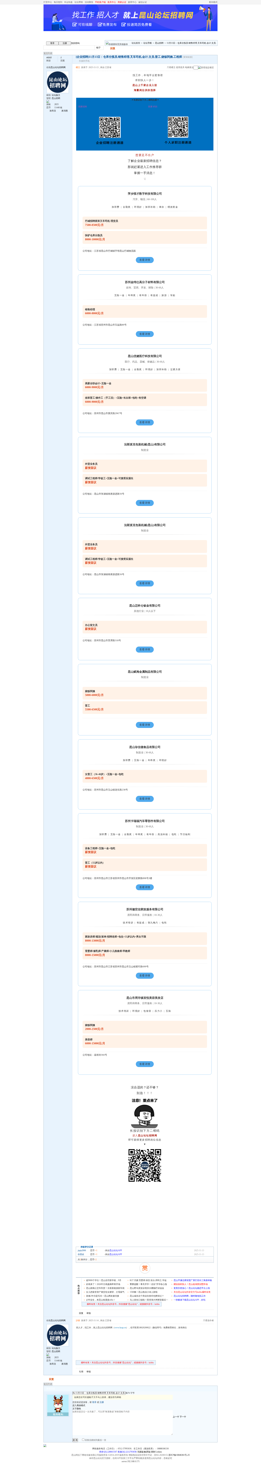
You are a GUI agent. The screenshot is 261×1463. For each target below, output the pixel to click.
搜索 (110, 47)
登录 (52, 43)
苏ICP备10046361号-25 (179, 1455)
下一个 (183, 1417)
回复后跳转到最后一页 (95, 1440)
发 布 (75, 1440)
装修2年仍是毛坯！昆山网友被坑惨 (102, 1296)
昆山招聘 (159, 43)
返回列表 (48, 53)
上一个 (176, 1417)
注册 (65, 43)
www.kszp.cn (120, 1327)
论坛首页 (136, 43)
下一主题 (210, 59)
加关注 (53, 110)
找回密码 (75, 43)
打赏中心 (48, 2)
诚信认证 (142, 2)
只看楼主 (171, 67)
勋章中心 (132, 2)
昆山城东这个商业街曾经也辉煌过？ (147, 1296)
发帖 (107, 48)
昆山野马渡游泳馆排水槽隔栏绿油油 (147, 1288)
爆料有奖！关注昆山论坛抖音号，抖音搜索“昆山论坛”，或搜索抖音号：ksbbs (123, 1304)
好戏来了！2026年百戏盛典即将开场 (103, 1284)
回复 (112, 48)
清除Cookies (156, 1452)
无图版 (140, 1452)
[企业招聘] (82, 56)
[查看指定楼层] (206, 67)
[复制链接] (188, 57)
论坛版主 (56, 95)
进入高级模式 (78, 1405)
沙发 (78, 1320)
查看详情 (144, 260)
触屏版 (147, 1452)
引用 (81, 1371)
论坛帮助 (78, 2)
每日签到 (58, 2)
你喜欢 (81, 1254)
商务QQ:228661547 (108, 1452)
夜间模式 (213, 2)
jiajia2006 (82, 1250)
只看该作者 (208, 1320)
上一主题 (207, 59)
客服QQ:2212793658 (127, 1452)
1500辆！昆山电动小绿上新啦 (143, 1292)
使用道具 (180, 67)
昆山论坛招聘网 (58, 67)
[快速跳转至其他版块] (117, 44)
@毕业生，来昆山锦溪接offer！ (101, 1300)
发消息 (64, 110)
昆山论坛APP (115, 1250)
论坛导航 (147, 43)
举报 (88, 1313)
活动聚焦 (89, 2)
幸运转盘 (68, 2)
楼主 (78, 67)
